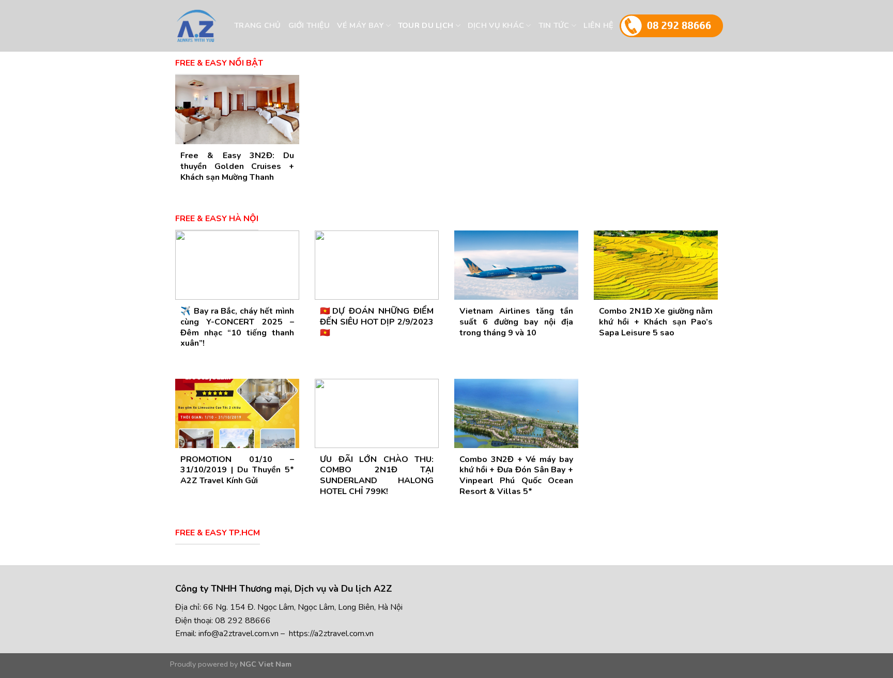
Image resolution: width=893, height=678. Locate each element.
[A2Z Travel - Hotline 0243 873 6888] (215, 26)
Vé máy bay (360, 25)
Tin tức (553, 25)
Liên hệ (598, 25)
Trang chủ (257, 25)
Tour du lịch (425, 25)
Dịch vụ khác (496, 25)
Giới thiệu (309, 25)
